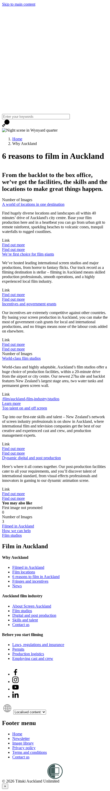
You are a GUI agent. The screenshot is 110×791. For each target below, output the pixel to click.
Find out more (13, 245)
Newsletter (21, 738)
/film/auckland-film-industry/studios (30, 399)
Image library (23, 743)
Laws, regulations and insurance (38, 644)
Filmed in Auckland (28, 567)
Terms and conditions (29, 752)
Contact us (20, 624)
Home (17, 139)
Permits (18, 649)
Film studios (22, 611)
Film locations (23, 572)
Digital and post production (34, 615)
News (17, 586)
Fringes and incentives (30, 581)
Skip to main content (18, 4)
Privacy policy (24, 748)
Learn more (11, 403)
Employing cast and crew (32, 658)
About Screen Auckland (31, 606)
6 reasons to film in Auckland (36, 576)
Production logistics (28, 654)
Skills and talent (25, 620)
